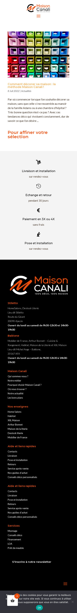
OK (39, 607)
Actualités (26, 90)
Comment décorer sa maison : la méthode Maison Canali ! (32, 85)
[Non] (72, 602)
